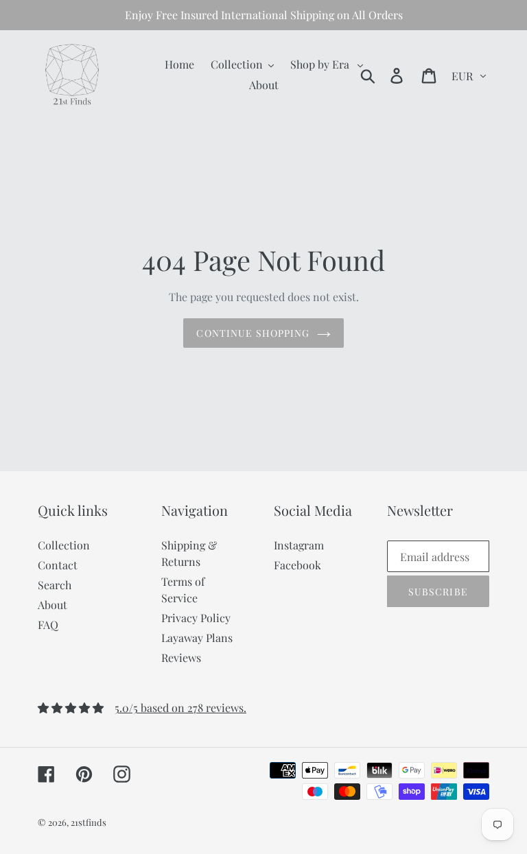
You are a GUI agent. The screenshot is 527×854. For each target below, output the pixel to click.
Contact (58, 565)
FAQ (48, 624)
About (52, 604)
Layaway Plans (197, 637)
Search (54, 585)
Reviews (181, 657)
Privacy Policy (196, 617)
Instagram (299, 545)
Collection (64, 545)
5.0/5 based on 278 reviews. (180, 707)
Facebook (297, 565)
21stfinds (88, 822)
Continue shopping (252, 333)
